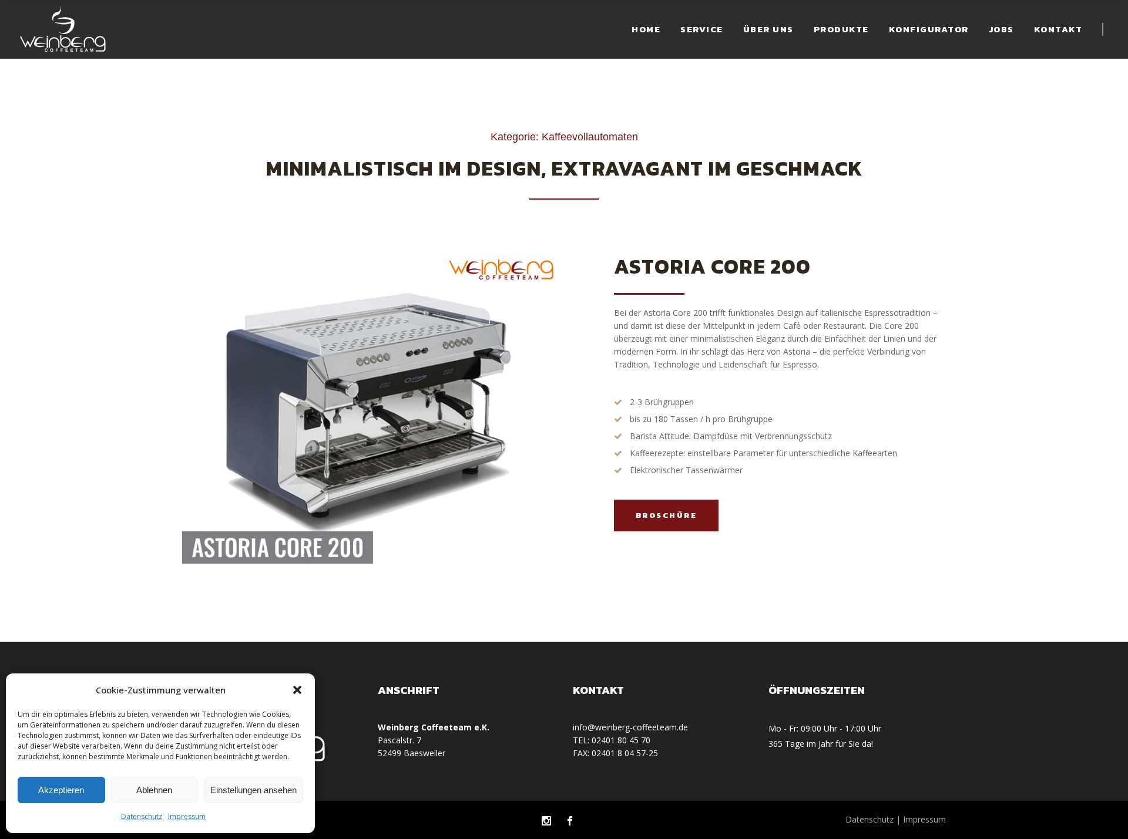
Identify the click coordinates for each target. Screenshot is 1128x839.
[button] (297, 690)
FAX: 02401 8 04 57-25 (615, 753)
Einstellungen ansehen (253, 790)
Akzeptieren (61, 790)
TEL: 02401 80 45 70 (611, 740)
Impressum (187, 816)
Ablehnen (154, 790)
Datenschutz (141, 816)
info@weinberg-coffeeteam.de (630, 727)
